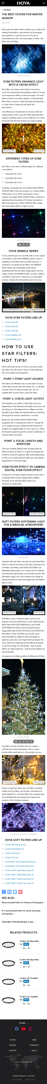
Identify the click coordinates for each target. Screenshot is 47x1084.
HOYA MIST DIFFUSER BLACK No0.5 (20, 862)
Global (22, 1023)
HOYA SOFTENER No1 (14, 849)
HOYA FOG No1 (11, 857)
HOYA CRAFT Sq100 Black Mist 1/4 (19, 875)
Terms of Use (29, 1080)
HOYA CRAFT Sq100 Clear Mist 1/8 (19, 879)
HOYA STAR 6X (11, 326)
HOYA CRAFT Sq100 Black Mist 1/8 (19, 870)
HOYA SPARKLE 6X (13, 339)
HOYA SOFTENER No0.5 (15, 845)
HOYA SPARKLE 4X (13, 335)
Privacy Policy (17, 1080)
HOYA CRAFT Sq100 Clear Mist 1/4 (19, 883)
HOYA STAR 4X (11, 322)
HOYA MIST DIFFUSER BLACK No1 (19, 866)
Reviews (7, 10)
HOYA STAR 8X (11, 331)
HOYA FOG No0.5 (12, 853)
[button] (20, 245)
